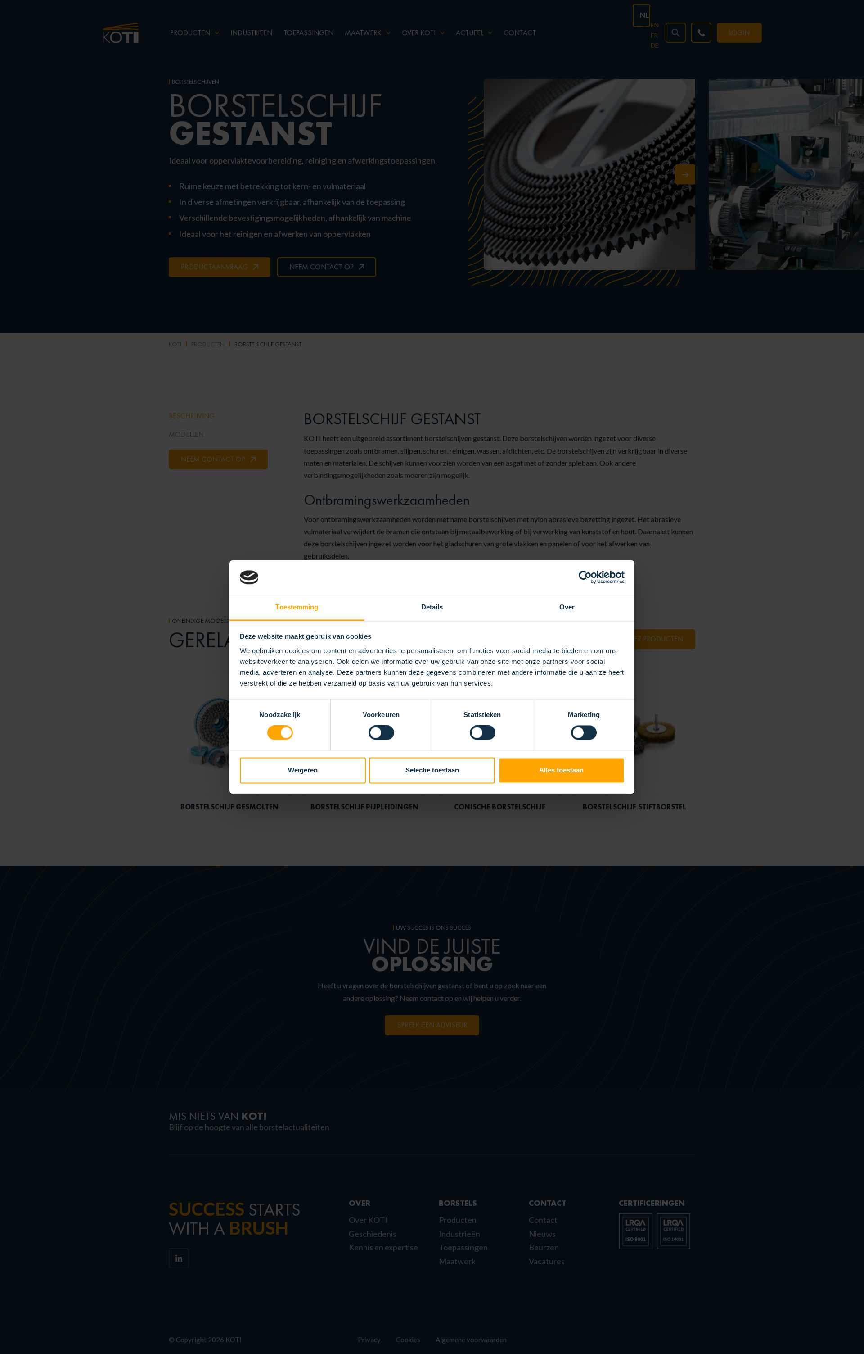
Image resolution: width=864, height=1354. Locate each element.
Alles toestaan (561, 770)
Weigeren (303, 770)
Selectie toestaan (432, 770)
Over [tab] (567, 607)
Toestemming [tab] (296, 607)
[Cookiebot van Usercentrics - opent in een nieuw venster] (585, 577)
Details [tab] (432, 607)
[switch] (381, 733)
